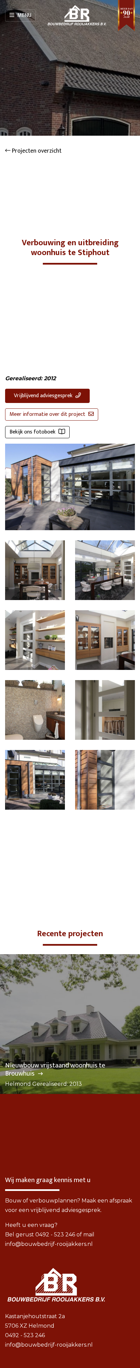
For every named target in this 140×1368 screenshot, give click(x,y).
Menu (23, 15)
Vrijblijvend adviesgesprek (44, 395)
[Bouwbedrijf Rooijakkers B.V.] (76, 15)
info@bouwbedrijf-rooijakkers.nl (49, 1244)
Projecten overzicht (36, 151)
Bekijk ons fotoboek (33, 432)
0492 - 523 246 (55, 1234)
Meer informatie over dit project (48, 414)
